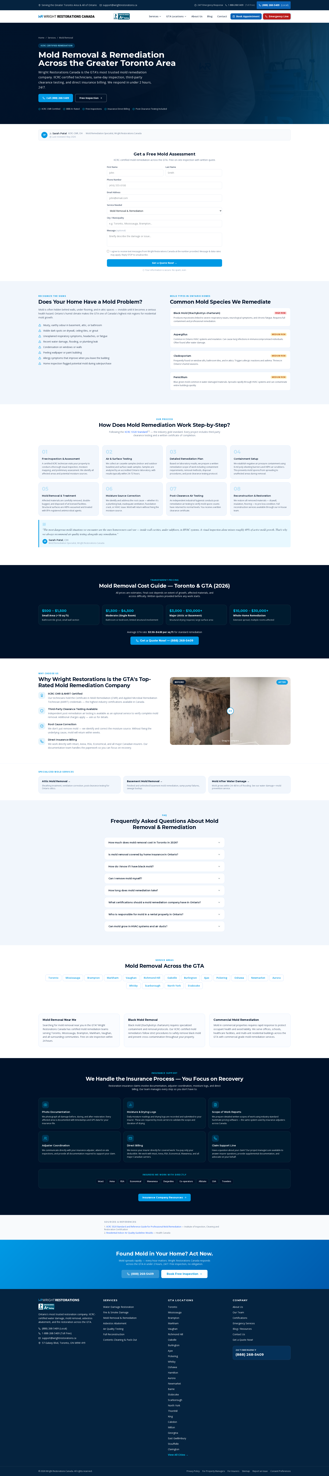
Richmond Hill (152, 977)
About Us (196, 16)
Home (41, 37)
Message (116, 230)
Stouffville (173, 1443)
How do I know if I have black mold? (131, 866)
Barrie (171, 1389)
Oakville (172, 977)
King (170, 1416)
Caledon (172, 1421)
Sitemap (246, 1471)
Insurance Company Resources (162, 1197)
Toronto (53, 977)
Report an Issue (260, 1471)
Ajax (206, 977)
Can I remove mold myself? (125, 878)
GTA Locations (175, 16)
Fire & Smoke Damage (116, 1312)
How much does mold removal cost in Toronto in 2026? (143, 842)
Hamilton (173, 1372)
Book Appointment (248, 16)
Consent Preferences (280, 1471)
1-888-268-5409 (241, 5)
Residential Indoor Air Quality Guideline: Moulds (129, 1232)
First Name (112, 167)
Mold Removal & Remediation (120, 1317)
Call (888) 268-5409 (57, 98)
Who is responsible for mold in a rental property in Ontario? (145, 914)
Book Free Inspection (182, 1274)
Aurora (276, 977)
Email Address (113, 192)
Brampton (93, 977)
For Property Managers (213, 1471)
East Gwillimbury (177, 1438)
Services (153, 16)
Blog (209, 16)
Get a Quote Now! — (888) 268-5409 (166, 640)
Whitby (133, 985)
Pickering (221, 977)
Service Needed (114, 205)
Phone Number (114, 179)
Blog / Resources (242, 1328)
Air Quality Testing (113, 1328)
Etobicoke (194, 985)
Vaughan (131, 977)
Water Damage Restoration (118, 1307)
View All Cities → (178, 1454)
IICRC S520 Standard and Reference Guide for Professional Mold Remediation (143, 1226)
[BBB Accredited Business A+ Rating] (121, 16)
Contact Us (239, 1334)
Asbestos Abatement (114, 1323)
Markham (113, 977)
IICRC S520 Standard (136, 431)
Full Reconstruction (113, 1334)
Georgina (173, 1432)
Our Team (238, 1312)
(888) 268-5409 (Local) (54, 1328)
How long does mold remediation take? (133, 890)
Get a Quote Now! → (164, 262)
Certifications (240, 1317)
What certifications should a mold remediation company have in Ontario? (154, 902)
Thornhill (173, 1411)
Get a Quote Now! (243, 1339)
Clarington (173, 1449)
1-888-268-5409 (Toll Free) (57, 1333)
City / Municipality (115, 218)
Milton (171, 1427)
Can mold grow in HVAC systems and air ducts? (137, 926)
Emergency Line (279, 16)
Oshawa (239, 977)
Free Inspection (89, 98)
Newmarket (258, 977)
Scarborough (152, 985)
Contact (222, 16)
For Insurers (233, 1471)
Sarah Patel (59, 133)
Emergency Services (244, 1323)
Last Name (171, 167)
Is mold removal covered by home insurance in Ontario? (143, 854)
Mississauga (73, 977)
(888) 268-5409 (275, 5)
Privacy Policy (193, 1471)
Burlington (190, 977)
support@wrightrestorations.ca (59, 1338)
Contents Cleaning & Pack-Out (120, 1339)
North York (174, 985)
